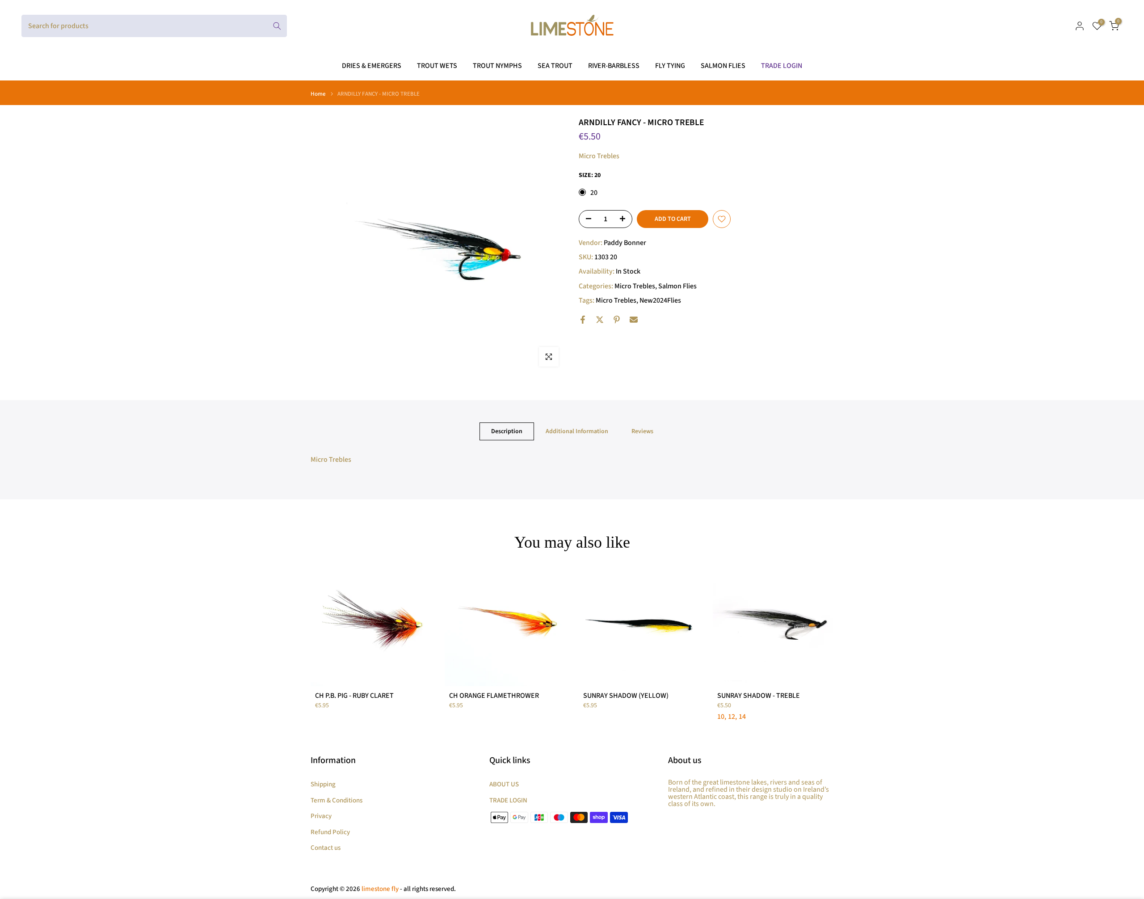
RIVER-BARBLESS (613, 66)
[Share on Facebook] (583, 320)
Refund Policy (330, 832)
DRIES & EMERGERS (371, 66)
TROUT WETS (437, 66)
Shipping (323, 784)
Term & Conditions (336, 800)
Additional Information (577, 431)
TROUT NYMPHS (497, 66)
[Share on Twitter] (600, 320)
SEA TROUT (555, 66)
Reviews (642, 431)
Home (318, 94)
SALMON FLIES (723, 66)
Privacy (321, 816)
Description (506, 431)
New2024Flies (660, 300)
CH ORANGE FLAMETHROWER (494, 696)
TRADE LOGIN (781, 66)
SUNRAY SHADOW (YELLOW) (626, 696)
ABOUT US (504, 784)
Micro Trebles (634, 286)
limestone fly (380, 889)
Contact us (326, 848)
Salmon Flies (677, 286)
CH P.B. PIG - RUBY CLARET (354, 696)
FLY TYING (670, 66)
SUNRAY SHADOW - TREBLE (758, 696)
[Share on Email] (634, 320)
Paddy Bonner (625, 243)
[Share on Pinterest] (617, 320)
